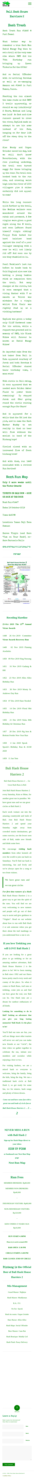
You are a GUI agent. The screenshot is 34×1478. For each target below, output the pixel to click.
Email (27, 1433)
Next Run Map (17, 1162)
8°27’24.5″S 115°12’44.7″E (18, 547)
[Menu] (28, 4)
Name (27, 1426)
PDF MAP (17, 554)
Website (28, 1440)
